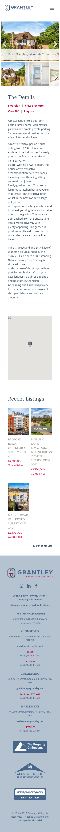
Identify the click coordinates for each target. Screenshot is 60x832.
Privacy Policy (37, 595)
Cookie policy (20, 595)
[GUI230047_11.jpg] (30, 41)
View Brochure (34, 105)
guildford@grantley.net (30, 646)
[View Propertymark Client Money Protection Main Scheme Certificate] (30, 794)
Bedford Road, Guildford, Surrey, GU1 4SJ (17, 448)
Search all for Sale (42, 545)
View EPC (13, 111)
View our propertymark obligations (30, 605)
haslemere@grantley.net (30, 721)
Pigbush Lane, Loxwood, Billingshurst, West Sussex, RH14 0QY (41, 452)
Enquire (29, 111)
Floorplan (14, 105)
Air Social (37, 820)
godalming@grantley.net (30, 688)
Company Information (30, 599)
